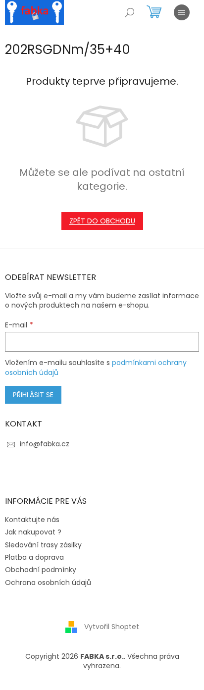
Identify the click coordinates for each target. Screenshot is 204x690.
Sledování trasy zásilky (43, 545)
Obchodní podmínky (40, 570)
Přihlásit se (33, 395)
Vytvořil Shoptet (111, 627)
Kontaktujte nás (32, 520)
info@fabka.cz (44, 444)
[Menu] (182, 12)
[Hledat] (130, 12)
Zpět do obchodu (102, 221)
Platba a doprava (34, 557)
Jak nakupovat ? (33, 532)
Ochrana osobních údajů (48, 582)
